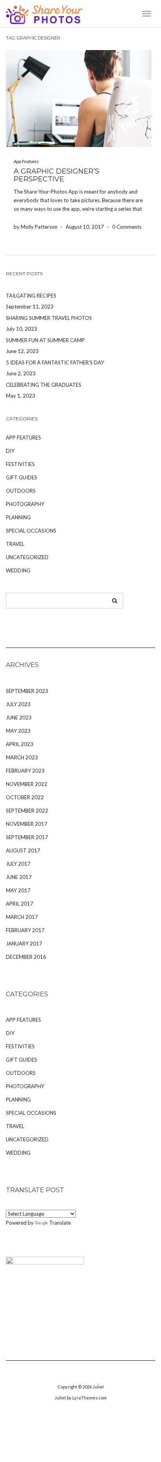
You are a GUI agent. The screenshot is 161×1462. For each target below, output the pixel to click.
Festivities (20, 464)
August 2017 (23, 850)
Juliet (98, 1386)
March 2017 (22, 917)
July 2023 (18, 704)
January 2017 (24, 943)
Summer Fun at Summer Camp (45, 340)
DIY (10, 451)
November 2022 (26, 784)
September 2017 (27, 837)
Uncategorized (27, 557)
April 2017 (19, 904)
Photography (25, 504)
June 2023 (19, 717)
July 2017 (18, 864)
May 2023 (18, 731)
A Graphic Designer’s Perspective (56, 175)
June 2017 (19, 877)
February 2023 (25, 771)
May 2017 (18, 890)
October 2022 (25, 797)
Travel (15, 544)
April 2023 (19, 744)
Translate (60, 1223)
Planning (18, 517)
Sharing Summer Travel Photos (49, 318)
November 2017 (26, 824)
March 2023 (22, 757)
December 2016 (26, 957)
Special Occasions (31, 530)
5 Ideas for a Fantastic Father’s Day (55, 362)
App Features (26, 161)
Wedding (18, 570)
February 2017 (25, 930)
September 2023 (27, 691)
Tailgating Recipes (31, 295)
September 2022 (27, 810)
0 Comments (126, 227)
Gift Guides (21, 477)
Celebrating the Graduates (43, 385)
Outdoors (21, 491)
